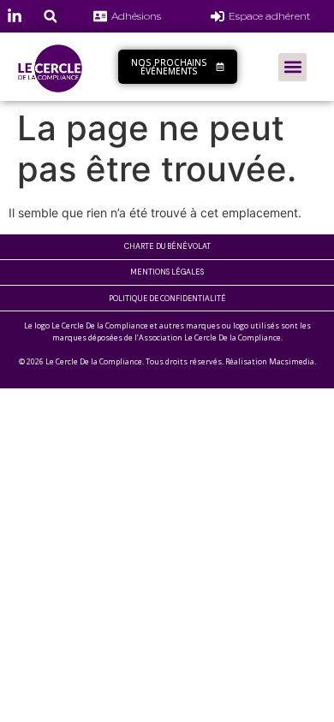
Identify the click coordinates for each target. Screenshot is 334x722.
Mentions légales (167, 272)
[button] (50, 16)
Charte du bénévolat (167, 246)
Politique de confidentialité (167, 298)
